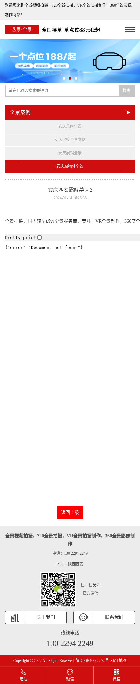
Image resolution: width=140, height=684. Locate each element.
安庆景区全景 (70, 126)
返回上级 (70, 512)
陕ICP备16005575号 (92, 660)
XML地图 (118, 660)
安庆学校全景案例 (70, 140)
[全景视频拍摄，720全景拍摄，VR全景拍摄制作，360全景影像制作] (54, 29)
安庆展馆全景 (70, 153)
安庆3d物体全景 (70, 166)
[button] (64, 78)
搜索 (127, 90)
